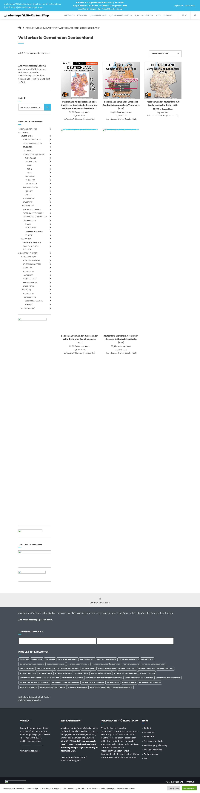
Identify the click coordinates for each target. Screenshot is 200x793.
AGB (168, 782)
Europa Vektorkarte (32, 209)
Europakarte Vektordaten (35, 217)
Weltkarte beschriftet (127, 669)
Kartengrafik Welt (87, 659)
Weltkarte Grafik (45, 673)
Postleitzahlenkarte (131, 664)
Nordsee (29, 191)
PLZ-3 (29, 169)
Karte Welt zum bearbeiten (129, 659)
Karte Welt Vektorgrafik (106, 659)
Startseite (69, 15)
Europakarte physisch (33, 213)
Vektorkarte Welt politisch (68, 669)
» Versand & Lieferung (152, 749)
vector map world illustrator (153, 664)
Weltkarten (26, 239)
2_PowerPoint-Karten (120, 15)
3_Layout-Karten (144, 15)
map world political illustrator (32, 664)
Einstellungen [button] (174, 788)
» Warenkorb (148, 736)
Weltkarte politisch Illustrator (168, 678)
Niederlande (30, 228)
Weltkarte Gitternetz (28, 673)
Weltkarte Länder (81, 673)
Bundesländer (36, 659)
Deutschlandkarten (32, 264)
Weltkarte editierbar (165, 669)
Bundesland (30, 158)
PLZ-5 (29, 172)
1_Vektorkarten (97, 15)
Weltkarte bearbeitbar (107, 669)
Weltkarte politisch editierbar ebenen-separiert (104, 678)
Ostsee (28, 194)
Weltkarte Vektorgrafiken (100, 687)
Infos (158, 15)
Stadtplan (27, 202)
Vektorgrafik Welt (27, 669)
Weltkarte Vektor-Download (150, 682)
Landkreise (28, 150)
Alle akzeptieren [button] (189, 788)
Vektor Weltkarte (88, 669)
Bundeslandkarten (31, 260)
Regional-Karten (30, 187)
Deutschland (27, 136)
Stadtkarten (31, 183)
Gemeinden (27, 147)
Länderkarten (29, 220)
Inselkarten (28, 271)
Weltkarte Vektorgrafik (77, 687)
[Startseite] (26, 15)
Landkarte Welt (147, 659)
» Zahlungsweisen (150, 754)
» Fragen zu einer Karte (152, 741)
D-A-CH (28, 224)
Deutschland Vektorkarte (67, 659)
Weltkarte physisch (32, 242)
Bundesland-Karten (32, 139)
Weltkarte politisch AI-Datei (72, 678)
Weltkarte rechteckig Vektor (93, 682)
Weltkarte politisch (147, 673)
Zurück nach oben (100, 602)
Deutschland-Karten (32, 143)
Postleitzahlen (30, 279)
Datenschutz (190, 5)
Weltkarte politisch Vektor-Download (34, 682)
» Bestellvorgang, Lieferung (154, 745)
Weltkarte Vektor (129, 682)
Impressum (178, 5)
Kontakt (168, 15)
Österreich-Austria (34, 231)
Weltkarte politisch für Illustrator (139, 678)
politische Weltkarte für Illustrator (106, 664)
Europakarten (27, 206)
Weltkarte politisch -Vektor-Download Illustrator (39, 678)
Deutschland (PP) (28, 256)
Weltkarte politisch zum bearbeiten (65, 682)
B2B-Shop (82, 15)
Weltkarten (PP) (28, 308)
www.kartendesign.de (30, 750)
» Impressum (148, 732)
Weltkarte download (147, 669)
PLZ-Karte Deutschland (56, 664)
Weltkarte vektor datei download (52, 687)
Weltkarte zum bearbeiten (122, 687)
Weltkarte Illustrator (63, 673)
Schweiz (28, 235)
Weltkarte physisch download (125, 673)
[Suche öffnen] (195, 15)
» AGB (144, 758)
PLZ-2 (29, 165)
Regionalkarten (30, 282)
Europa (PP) (26, 290)
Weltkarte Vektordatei (28, 687)
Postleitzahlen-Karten (33, 154)
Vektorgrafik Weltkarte (46, 669)
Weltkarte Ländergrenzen (101, 673)
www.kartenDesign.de (71, 760)
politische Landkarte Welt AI (78, 664)
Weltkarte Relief (113, 682)
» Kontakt (146, 728)
